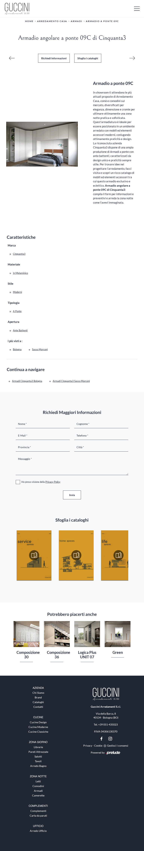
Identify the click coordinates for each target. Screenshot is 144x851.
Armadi (76, 21)
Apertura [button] (13, 321)
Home (29, 21)
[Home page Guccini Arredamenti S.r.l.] (72, 8)
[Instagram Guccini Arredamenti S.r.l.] (110, 738)
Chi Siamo (38, 692)
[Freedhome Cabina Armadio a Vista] (132, 58)
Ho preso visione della (40, 481)
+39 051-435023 (108, 724)
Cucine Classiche (38, 731)
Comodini (38, 786)
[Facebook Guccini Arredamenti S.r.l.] (101, 738)
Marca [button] (12, 245)
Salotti (38, 756)
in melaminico (20, 273)
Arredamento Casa (52, 21)
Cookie (98, 745)
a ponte (17, 311)
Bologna (17, 349)
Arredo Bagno (38, 765)
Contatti (38, 706)
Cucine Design (38, 722)
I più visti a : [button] (15, 341)
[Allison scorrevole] (12, 58)
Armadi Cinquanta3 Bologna (27, 381)
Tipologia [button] (14, 302)
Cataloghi (38, 702)
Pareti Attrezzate (38, 751)
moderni (17, 292)
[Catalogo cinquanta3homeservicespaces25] (34, 555)
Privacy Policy (52, 481)
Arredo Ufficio (38, 830)
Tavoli (38, 761)
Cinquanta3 (19, 253)
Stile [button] (10, 283)
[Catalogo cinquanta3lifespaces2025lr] (118, 555)
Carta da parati (38, 815)
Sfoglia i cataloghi (87, 58)
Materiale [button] (14, 264)
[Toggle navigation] (137, 8)
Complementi (38, 810)
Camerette (38, 795)
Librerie (38, 747)
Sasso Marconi (40, 349)
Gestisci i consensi (117, 745)
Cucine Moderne (38, 727)
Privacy (87, 745)
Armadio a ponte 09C (102, 21)
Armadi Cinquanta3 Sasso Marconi (71, 381)
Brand (38, 697)
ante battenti (20, 330)
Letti (38, 781)
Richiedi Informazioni (54, 58)
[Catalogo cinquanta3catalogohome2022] (76, 555)
